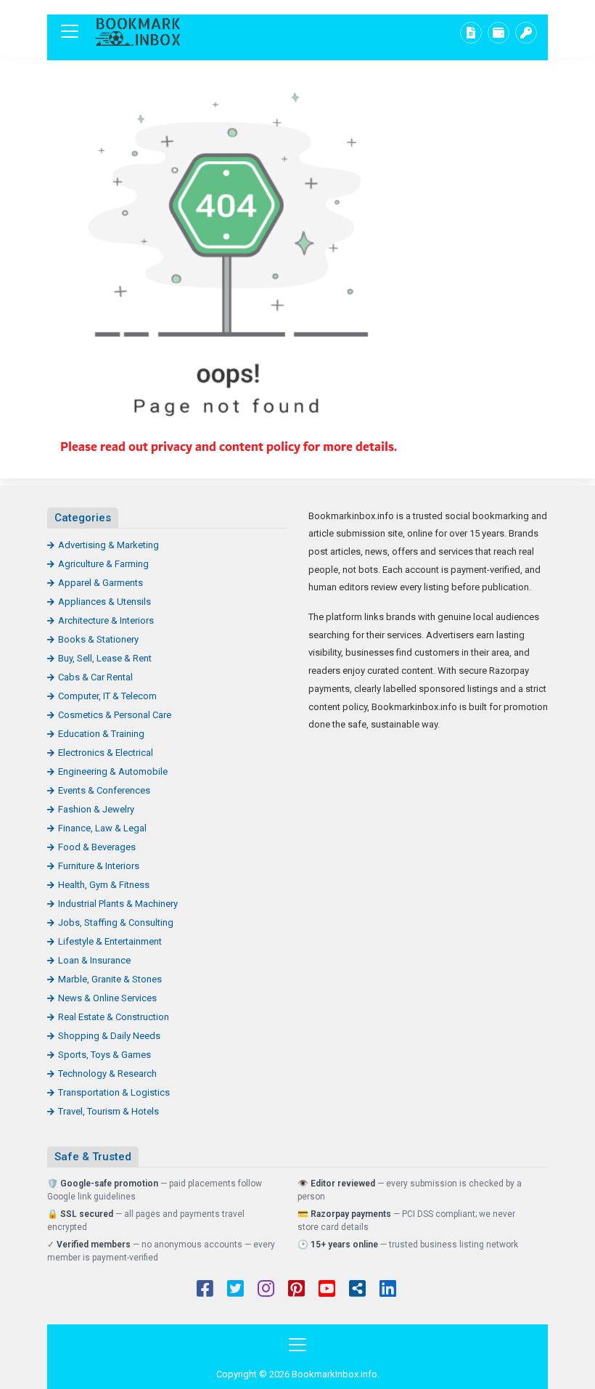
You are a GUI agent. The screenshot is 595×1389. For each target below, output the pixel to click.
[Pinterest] (296, 1290)
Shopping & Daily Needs (109, 1035)
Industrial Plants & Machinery (118, 903)
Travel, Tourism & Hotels (108, 1111)
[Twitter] (235, 1290)
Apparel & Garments (100, 582)
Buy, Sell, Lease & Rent (105, 658)
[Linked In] (387, 1290)
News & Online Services (107, 998)
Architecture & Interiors (106, 620)
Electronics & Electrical (105, 752)
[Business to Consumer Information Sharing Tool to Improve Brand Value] (138, 32)
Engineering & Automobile (113, 771)
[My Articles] (471, 33)
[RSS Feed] (357, 1290)
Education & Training (101, 733)
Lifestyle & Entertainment (110, 941)
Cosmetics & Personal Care (114, 714)
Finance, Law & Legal (102, 828)
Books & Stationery (98, 639)
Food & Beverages (97, 847)
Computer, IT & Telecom (107, 696)
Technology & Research (107, 1073)
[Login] (526, 33)
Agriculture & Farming (103, 563)
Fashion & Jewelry (96, 809)
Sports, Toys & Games (104, 1054)
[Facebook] (205, 1290)
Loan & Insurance (94, 960)
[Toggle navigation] (69, 31)
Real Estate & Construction (113, 1016)
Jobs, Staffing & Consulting (115, 922)
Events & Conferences (104, 790)
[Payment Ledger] (498, 33)
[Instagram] (266, 1290)
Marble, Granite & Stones (110, 979)
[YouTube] (327, 1290)
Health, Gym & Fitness (103, 884)
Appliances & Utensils (104, 601)
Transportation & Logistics (114, 1092)
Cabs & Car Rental (95, 677)
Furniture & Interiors (98, 865)
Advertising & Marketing (108, 544)
